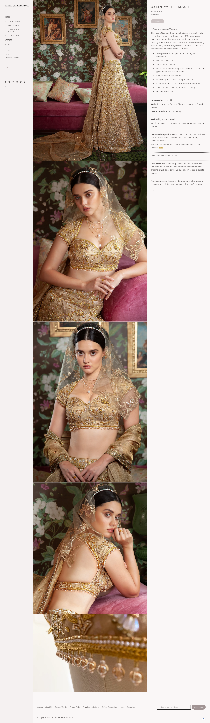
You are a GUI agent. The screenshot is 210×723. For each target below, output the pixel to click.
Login (122, 707)
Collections (11, 26)
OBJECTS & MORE (12, 36)
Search (40, 707)
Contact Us (131, 707)
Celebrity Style (12, 21)
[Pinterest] (13, 82)
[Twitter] (9, 82)
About (8, 44)
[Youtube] (24, 82)
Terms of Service (61, 707)
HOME (7, 17)
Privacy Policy (75, 707)
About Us (48, 707)
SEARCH (8, 51)
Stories (8, 40)
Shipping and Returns (91, 707)
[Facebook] (5, 82)
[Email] (5, 86)
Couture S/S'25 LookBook (12, 31)
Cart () (8, 68)
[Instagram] (16, 82)
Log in (7, 54)
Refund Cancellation (109, 707)
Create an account (12, 57)
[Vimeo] (20, 82)
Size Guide (154, 14)
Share (153, 191)
